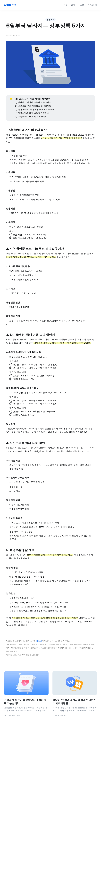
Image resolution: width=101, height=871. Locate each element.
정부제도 (50, 19)
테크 (65, 5)
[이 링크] (39, 641)
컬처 (73, 5)
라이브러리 (92, 5)
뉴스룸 (81, 5)
